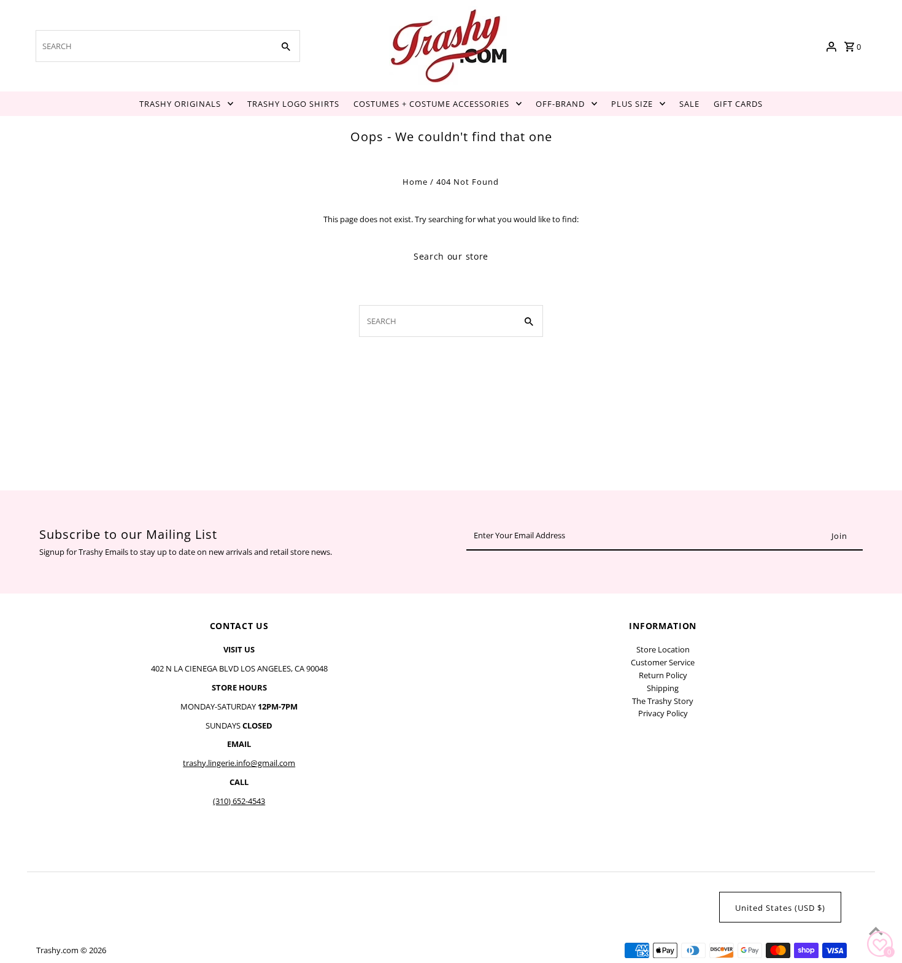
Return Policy (663, 675)
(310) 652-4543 (239, 800)
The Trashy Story (662, 700)
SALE (689, 103)
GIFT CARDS (738, 103)
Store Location (663, 649)
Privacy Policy (663, 713)
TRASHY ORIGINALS (180, 103)
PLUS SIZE (632, 103)
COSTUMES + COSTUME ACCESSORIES (431, 103)
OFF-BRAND (560, 103)
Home (415, 181)
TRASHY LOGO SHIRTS (293, 103)
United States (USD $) (780, 907)
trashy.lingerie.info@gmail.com (239, 762)
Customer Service (663, 662)
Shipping (663, 688)
